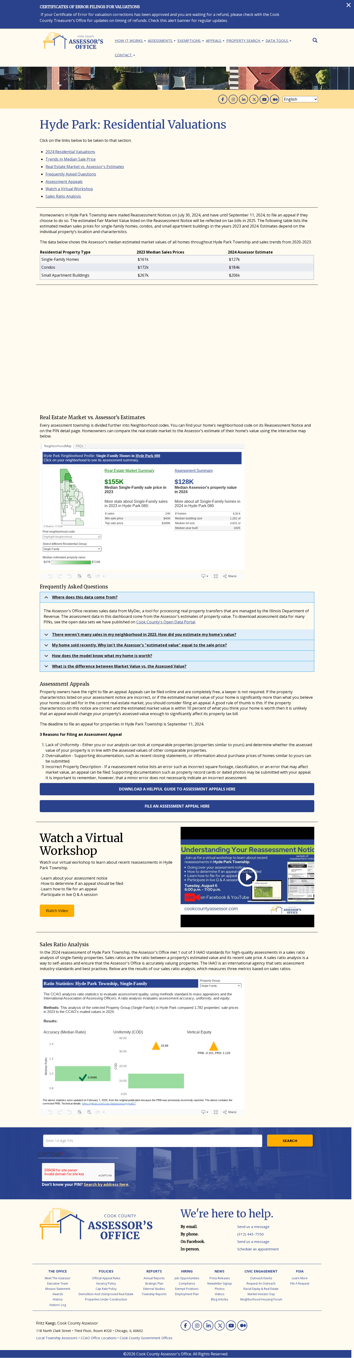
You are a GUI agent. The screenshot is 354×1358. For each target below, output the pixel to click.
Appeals (214, 40)
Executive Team (57, 1283)
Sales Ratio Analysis (63, 196)
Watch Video (57, 910)
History (58, 1299)
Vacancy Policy (106, 1283)
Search (290, 1140)
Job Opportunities (187, 1278)
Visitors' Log (57, 1305)
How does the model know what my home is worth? (102, 655)
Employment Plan (187, 1294)
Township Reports (154, 1294)
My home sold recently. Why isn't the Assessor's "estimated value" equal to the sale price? (139, 645)
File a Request (299, 1283)
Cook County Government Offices (146, 1338)
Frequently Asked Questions (71, 174)
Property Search (243, 40)
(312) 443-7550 (250, 1234)
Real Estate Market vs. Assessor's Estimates (85, 166)
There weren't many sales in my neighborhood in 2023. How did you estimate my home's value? (144, 634)
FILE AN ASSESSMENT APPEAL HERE (177, 806)
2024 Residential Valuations (70, 151)
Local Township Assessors (57, 1338)
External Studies (154, 1289)
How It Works (129, 40)
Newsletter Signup (219, 1283)
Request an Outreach (261, 1283)
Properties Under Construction (106, 1299)
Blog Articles (219, 1299)
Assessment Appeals (64, 181)
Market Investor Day (261, 1294)
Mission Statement (57, 1289)
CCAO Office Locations (99, 1338)
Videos (219, 1294)
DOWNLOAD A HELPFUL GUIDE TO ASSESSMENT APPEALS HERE (177, 789)
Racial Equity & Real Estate (261, 1289)
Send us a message (253, 1226)
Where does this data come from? (85, 597)
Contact (124, 54)
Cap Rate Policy (106, 1289)
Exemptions (189, 40)
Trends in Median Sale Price (71, 159)
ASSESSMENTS (160, 40)
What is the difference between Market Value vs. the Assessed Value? (119, 666)
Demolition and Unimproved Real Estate (106, 1294)
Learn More (300, 1278)
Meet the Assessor (58, 1278)
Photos (219, 1289)
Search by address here (106, 1184)
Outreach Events (261, 1278)
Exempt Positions (186, 1289)
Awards (57, 1294)
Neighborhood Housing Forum (261, 1299)
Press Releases (220, 1278)
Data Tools (277, 40)
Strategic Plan (154, 1283)
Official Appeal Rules (106, 1278)
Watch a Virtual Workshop (69, 188)
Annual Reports (154, 1278)
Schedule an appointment (258, 1249)
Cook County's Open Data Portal (165, 622)
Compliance (187, 1283)
